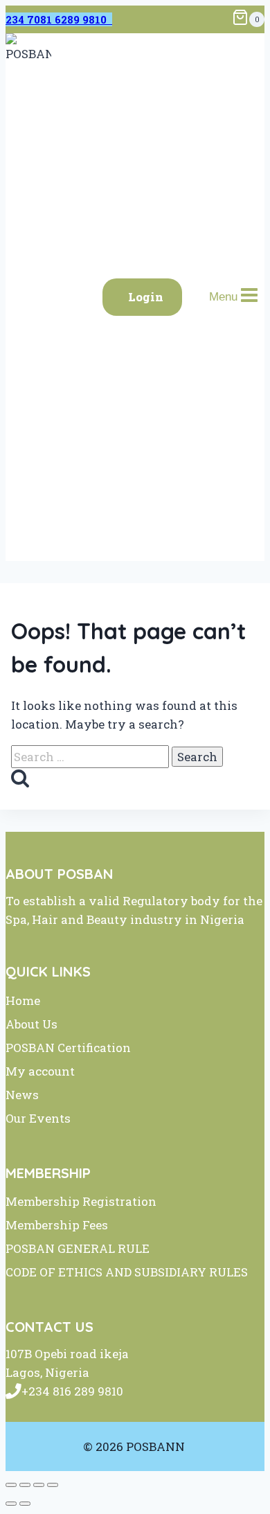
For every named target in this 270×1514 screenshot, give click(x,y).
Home (23, 1000)
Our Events (38, 1118)
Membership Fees (57, 1225)
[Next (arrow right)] (24, 1504)
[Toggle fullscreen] (24, 1485)
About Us (31, 1024)
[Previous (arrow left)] (11, 1504)
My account (40, 1071)
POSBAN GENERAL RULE (78, 1248)
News (22, 1095)
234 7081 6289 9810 (59, 19)
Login (145, 297)
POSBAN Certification (68, 1048)
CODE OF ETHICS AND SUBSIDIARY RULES (127, 1272)
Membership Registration (81, 1201)
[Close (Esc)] (52, 1485)
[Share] (38, 1485)
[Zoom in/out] (11, 1485)
